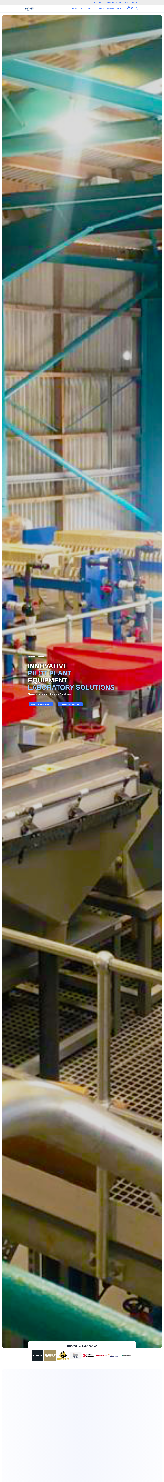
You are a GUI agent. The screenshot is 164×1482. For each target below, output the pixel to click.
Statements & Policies (113, 2)
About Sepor (98, 2)
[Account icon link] (137, 8)
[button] (132, 8)
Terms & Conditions (130, 2)
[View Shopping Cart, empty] (127, 8)
